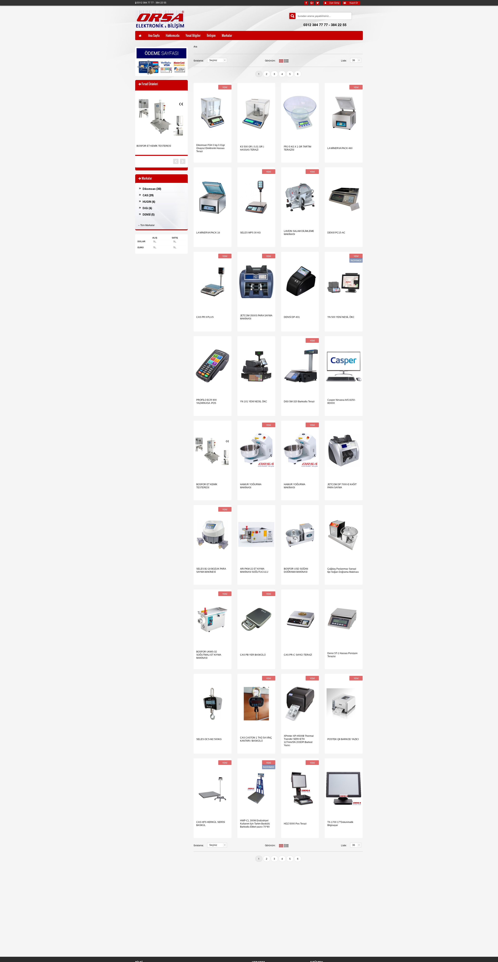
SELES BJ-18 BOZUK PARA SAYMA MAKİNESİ (211, 570)
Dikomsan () (152, 188)
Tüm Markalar (147, 225)
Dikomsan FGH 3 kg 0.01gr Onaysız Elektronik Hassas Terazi (210, 148)
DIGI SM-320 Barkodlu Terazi (299, 401)
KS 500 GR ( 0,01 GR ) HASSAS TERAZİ (252, 148)
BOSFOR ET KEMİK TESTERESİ (206, 486)
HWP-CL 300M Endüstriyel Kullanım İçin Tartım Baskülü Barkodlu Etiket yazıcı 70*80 (255, 823)
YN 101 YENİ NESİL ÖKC (253, 401)
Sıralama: (199, 60)
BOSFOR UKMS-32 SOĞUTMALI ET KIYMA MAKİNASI (208, 654)
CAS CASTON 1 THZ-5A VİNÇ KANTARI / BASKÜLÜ (256, 739)
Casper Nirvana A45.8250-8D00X (341, 401)
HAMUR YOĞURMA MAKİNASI (250, 486)
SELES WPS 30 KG (250, 232)
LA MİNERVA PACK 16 (208, 232)
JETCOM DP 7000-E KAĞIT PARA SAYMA (342, 486)
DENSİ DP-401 (292, 317)
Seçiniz (213, 60)
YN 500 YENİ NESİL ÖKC (340, 317)
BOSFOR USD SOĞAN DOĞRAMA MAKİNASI (296, 570)
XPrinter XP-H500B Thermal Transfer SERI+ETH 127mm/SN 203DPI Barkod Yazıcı (299, 741)
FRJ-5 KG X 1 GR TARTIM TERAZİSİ (297, 148)
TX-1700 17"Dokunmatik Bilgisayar (340, 824)
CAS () (148, 195)
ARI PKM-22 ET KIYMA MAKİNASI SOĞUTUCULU (254, 570)
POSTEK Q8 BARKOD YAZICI (343, 739)
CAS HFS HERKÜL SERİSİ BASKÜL (210, 824)
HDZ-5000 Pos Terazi (295, 823)
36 (353, 60)
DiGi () (147, 208)
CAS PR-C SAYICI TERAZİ (298, 654)
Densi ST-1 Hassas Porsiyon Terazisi (342, 655)
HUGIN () (149, 201)
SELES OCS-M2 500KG (209, 739)
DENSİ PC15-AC (336, 232)
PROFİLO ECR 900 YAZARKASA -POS (206, 401)
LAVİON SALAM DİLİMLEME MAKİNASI (299, 233)
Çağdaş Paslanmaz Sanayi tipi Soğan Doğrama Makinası (343, 570)
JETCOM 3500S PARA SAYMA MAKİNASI (256, 317)
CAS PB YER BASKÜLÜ (253, 654)
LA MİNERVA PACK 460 (339, 148)
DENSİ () (149, 214)
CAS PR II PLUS (205, 317)
